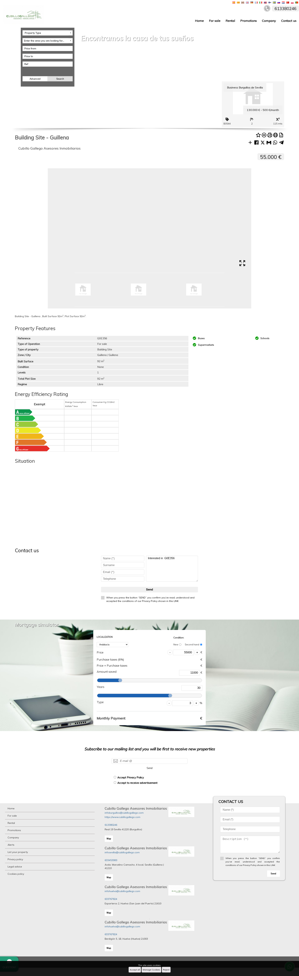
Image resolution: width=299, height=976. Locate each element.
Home (199, 21)
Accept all (135, 969)
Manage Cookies (151, 969)
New (175, 644)
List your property (18, 852)
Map (109, 838)
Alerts (11, 844)
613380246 (111, 824)
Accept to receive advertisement (137, 782)
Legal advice (15, 866)
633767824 (111, 899)
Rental (230, 21)
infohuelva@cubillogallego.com (122, 891)
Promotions (248, 21)
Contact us (288, 21)
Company (269, 21)
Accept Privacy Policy (130, 777)
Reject (166, 969)
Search (60, 78)
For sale (214, 21)
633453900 (111, 860)
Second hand (192, 644)
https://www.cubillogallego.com (122, 817)
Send (149, 589)
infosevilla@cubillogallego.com (122, 852)
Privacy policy (15, 859)
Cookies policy (16, 873)
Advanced (35, 78)
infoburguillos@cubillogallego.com (124, 812)
